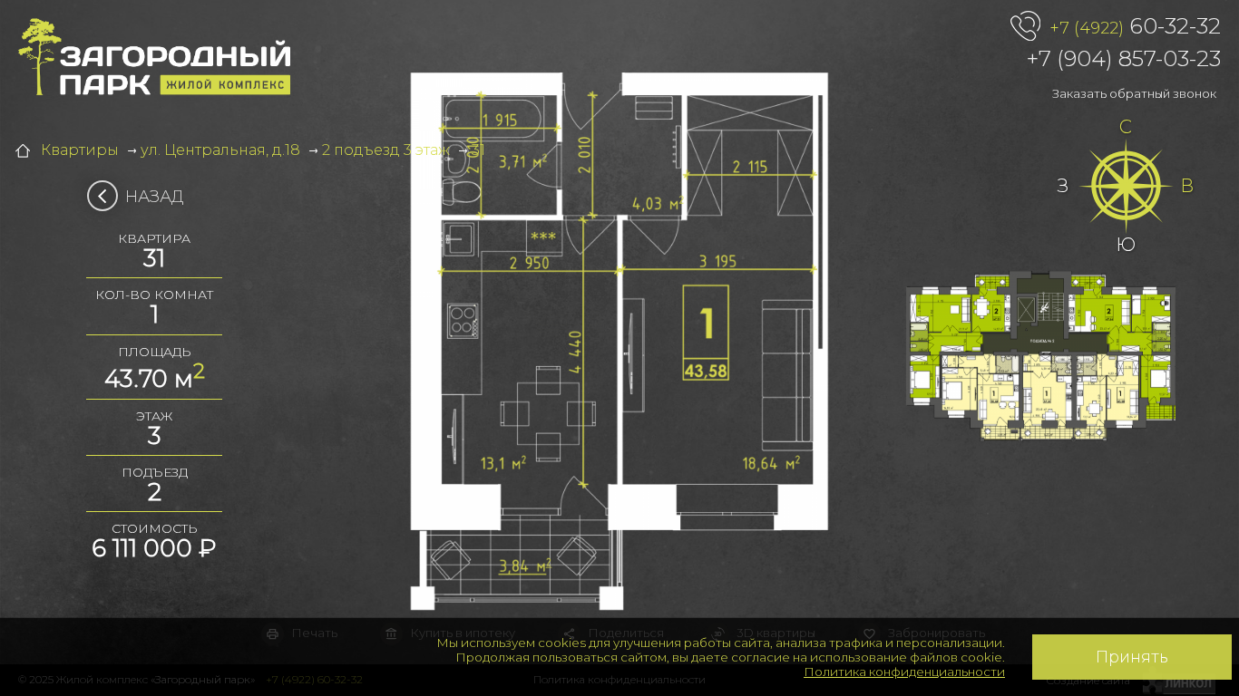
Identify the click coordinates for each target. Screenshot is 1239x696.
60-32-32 (1135, 26)
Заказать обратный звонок (1134, 93)
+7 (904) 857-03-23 (1124, 58)
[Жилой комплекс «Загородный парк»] (154, 57)
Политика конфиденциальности (904, 671)
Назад (154, 197)
